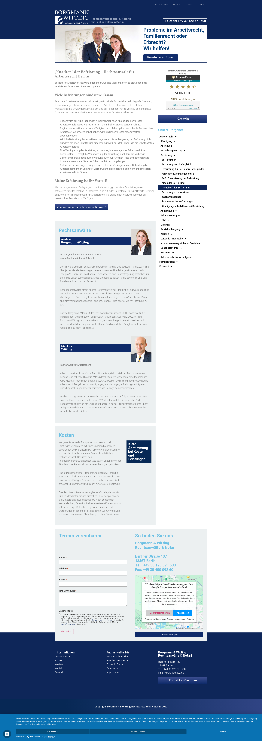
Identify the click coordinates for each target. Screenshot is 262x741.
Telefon (63, 568)
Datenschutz (113, 668)
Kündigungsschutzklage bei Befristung (183, 206)
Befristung (166, 155)
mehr (223, 731)
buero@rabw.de (67, 624)
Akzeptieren (183, 613)
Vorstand (165, 252)
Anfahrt (59, 672)
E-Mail (63, 579)
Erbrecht (164, 266)
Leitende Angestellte (172, 238)
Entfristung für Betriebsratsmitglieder (183, 169)
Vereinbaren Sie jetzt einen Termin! (81, 207)
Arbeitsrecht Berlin (117, 656)
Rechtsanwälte (161, 4)
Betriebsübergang (170, 229)
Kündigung (166, 141)
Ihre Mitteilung (67, 591)
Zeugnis (164, 233)
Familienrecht (167, 261)
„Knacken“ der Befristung (176, 187)
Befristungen (169, 159)
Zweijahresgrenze (171, 196)
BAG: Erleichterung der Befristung (180, 178)
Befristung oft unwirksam (176, 192)
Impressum (112, 672)
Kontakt (201, 4)
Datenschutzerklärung (102, 620)
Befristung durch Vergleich (176, 164)
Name (63, 557)
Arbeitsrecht (166, 136)
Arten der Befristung (173, 183)
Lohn (163, 220)
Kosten (189, 4)
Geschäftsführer (169, 247)
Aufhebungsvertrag (171, 150)
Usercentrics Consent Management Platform (174, 619)
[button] (169, 634)
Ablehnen (52, 731)
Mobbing (165, 224)
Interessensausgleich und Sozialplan (180, 243)
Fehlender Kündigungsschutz (178, 173)
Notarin (176, 4)
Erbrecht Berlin (114, 664)
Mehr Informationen (160, 613)
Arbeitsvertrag (168, 215)
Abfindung (166, 145)
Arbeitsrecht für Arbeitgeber (176, 257)
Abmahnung (167, 210)
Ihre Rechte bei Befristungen (177, 201)
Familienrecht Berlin (117, 660)
